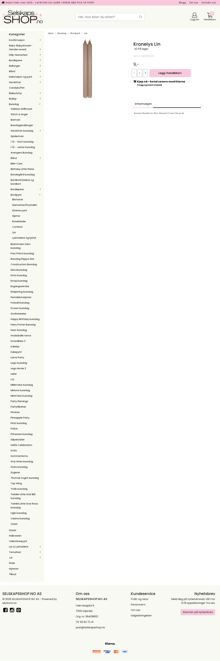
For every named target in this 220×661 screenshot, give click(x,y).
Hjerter (16, 216)
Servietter (15, 82)
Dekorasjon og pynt (20, 76)
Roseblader (19, 221)
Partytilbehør (18, 406)
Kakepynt (16, 352)
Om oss (193, 2)
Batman (15, 119)
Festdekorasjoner (21, 297)
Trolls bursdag (19, 488)
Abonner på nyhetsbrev (198, 612)
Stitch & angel (19, 114)
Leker (14, 374)
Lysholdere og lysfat (24, 237)
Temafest (15, 552)
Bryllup (13, 98)
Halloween (15, 535)
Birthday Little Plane (22, 169)
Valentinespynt (18, 541)
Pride (12, 563)
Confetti (17, 226)
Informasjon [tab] (143, 104)
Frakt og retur (139, 599)
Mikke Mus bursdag (22, 384)
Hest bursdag (19, 330)
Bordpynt (16, 194)
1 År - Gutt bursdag (22, 141)
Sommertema (19, 456)
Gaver (12, 530)
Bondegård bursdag (23, 174)
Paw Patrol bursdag (22, 253)
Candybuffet (17, 87)
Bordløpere (15, 60)
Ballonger (14, 65)
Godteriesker (18, 313)
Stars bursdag (19, 467)
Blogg (182, 2)
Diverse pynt (19, 210)
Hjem (50, 33)
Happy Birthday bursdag (25, 319)
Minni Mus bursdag (21, 395)
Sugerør (15, 472)
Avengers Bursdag (21, 152)
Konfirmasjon (17, 40)
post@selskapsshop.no (90, 627)
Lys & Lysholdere (18, 546)
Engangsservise (20, 286)
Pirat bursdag (19, 423)
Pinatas (15, 412)
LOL (12, 379)
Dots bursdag (19, 275)
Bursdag (14, 104)
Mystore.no (9, 603)
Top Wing (16, 483)
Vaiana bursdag (20, 518)
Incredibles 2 (18, 341)
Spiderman (17, 136)
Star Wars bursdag (22, 461)
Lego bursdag (19, 363)
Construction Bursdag (24, 264)
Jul (10, 557)
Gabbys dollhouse (21, 108)
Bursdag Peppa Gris (22, 259)
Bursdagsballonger (22, 125)
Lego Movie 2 (18, 368)
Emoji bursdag (19, 280)
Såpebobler (18, 439)
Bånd (12, 71)
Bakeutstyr (15, 93)
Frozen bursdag (20, 308)
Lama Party (17, 357)
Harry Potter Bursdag (23, 324)
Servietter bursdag (22, 130)
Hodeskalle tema (21, 335)
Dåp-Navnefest (18, 55)
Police (14, 428)
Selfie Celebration (21, 445)
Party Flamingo (19, 401)
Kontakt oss (209, 2)
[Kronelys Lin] (87, 69)
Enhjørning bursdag (22, 291)
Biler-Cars (16, 163)
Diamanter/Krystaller (24, 205)
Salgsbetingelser (141, 615)
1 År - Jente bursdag (23, 147)
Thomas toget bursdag (25, 478)
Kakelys (15, 346)
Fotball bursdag (20, 302)
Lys (14, 232)
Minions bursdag (20, 390)
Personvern (138, 604)
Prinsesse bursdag (22, 434)
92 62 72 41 (87, 622)
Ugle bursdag (19, 513)
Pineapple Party (20, 417)
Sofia (14, 450)
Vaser (14, 524)
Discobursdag (19, 269)
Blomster (17, 199)
